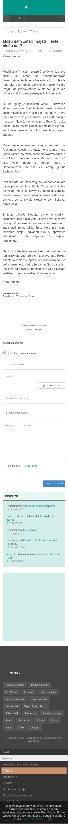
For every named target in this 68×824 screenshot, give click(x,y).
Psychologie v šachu (35, 706)
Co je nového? (30, 530)
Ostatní (7, 783)
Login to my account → (51, 385)
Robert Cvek (11, 713)
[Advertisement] (34, 607)
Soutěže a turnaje (51, 713)
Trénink (34, 31)
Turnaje (54, 720)
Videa (8, 727)
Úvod (11, 31)
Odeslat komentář (54, 483)
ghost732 (11, 554)
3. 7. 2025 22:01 (15, 533)
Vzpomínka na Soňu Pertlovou (39, 506)
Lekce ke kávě (48, 692)
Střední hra (24, 720)
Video (21, 727)
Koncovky (29, 692)
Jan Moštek (11, 692)
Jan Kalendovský (40, 685)
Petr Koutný (11, 706)
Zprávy (6, 758)
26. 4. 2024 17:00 (16, 547)
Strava (8, 720)
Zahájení (34, 727)
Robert (10, 516)
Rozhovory (30, 713)
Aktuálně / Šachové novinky (21, 764)
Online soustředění (15, 699)
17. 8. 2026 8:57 (15, 509)
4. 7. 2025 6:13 (14, 523)
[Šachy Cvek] (34, 7)
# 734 (43, 516)
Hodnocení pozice (14, 685)
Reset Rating (30, 465)
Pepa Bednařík (39, 699)
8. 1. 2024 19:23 (15, 561)
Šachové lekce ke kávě (18, 795)
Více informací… (34, 819)
